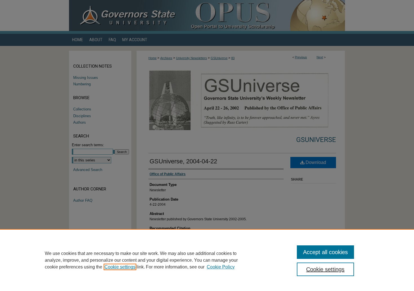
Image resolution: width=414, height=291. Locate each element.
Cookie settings (119, 267)
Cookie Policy (221, 267)
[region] (207, 260)
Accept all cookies (325, 252)
